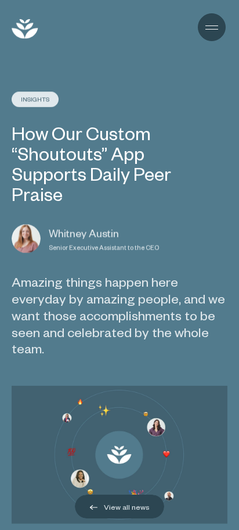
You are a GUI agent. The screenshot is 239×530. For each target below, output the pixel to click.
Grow (70, 29)
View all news (126, 506)
